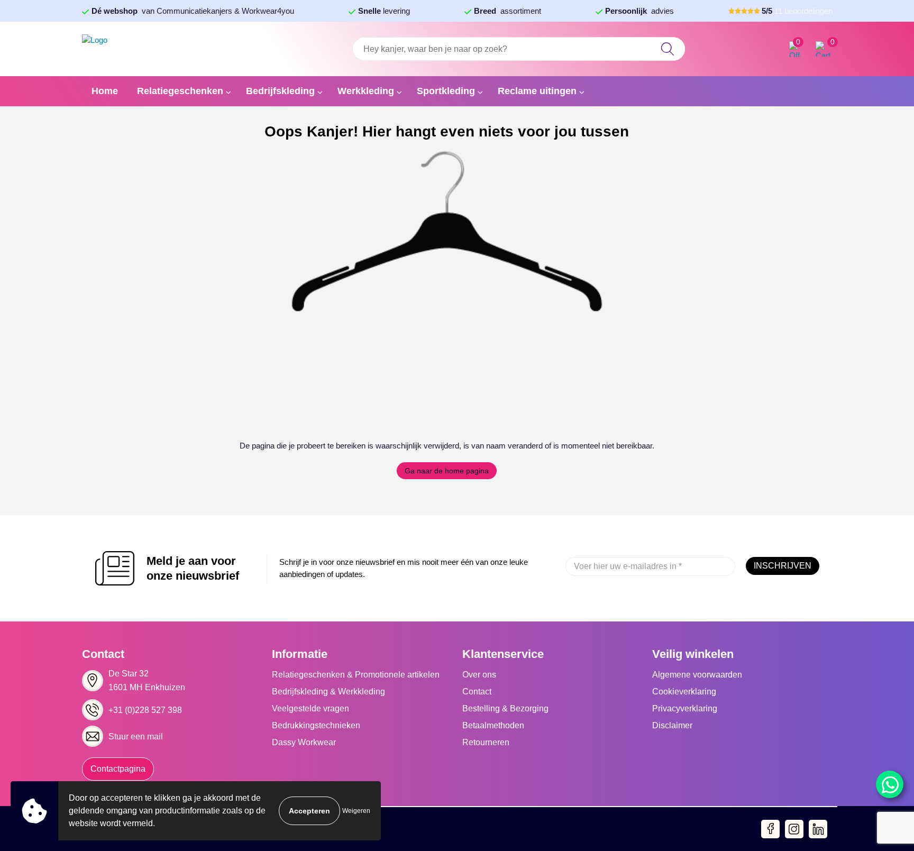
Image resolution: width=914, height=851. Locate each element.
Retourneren (485, 742)
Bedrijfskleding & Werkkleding (328, 691)
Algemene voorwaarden (697, 674)
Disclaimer (672, 725)
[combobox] (518, 49)
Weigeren (356, 811)
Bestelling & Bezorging (505, 708)
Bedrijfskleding (280, 91)
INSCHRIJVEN (782, 565)
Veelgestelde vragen (310, 708)
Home (105, 91)
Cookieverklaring (684, 691)
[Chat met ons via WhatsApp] (889, 784)
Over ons (479, 674)
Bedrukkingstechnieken (316, 725)
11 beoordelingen (797, 10)
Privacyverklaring (684, 708)
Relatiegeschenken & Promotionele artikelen (356, 674)
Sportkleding (446, 91)
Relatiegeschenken (180, 91)
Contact (476, 691)
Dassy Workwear (304, 742)
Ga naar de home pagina (447, 470)
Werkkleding (365, 91)
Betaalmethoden (493, 725)
